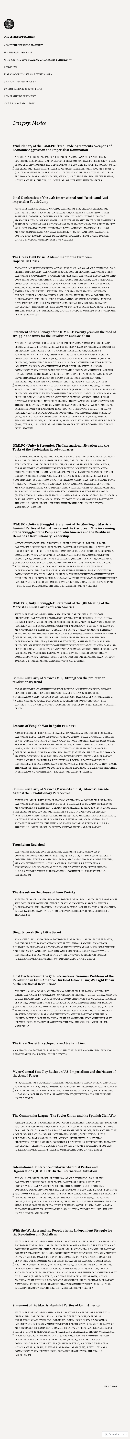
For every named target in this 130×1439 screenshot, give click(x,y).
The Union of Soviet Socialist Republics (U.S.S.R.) (82, 306)
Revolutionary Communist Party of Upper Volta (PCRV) (59, 416)
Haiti (89, 220)
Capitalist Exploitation (61, 160)
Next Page (110, 1386)
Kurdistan (55, 228)
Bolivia (91, 543)
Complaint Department (20, 96)
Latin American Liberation (59, 815)
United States (92, 180)
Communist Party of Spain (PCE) (45, 740)
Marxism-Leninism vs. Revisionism (27, 74)
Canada (83, 156)
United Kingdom (26, 239)
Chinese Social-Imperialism (71, 279)
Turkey (103, 235)
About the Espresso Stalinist (23, 45)
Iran (86, 479)
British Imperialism (63, 156)
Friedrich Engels (38, 692)
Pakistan (108, 487)
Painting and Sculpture (64, 950)
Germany (78, 220)
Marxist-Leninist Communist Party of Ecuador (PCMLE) (66, 393)
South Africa (52, 420)
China (48, 279)
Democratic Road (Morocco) (43, 373)
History (31, 295)
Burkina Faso (74, 346)
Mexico (63, 176)
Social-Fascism (68, 763)
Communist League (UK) (87, 1126)
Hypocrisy (97, 168)
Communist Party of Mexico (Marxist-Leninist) (68, 468)
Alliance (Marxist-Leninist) (34, 268)
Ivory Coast (29, 483)
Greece (19, 295)
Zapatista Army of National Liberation (75, 827)
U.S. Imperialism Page (18, 52)
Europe (89, 164)
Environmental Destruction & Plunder (56, 164)
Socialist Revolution (83, 235)
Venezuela (65, 239)
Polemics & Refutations (53, 760)
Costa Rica (104, 558)
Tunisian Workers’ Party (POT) (93, 499)
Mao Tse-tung (77, 859)
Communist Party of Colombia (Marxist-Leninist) (48, 554)
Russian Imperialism (53, 302)
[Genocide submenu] (18, 67)
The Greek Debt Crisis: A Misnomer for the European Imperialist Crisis (52, 259)
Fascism (71, 287)
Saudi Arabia (71, 495)
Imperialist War (26, 752)
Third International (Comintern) (60, 871)
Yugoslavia (31, 314)
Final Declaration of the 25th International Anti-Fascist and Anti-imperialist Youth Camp (61, 199)
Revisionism (49, 581)
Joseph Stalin (50, 696)
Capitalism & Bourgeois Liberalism (84, 208)
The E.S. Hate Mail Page (19, 103)
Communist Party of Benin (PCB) (36, 358)
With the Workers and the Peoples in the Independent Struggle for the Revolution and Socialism (62, 1232)
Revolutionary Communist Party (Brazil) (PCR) (78, 1283)
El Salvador (86, 1260)
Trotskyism (61, 771)
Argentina (51, 456)
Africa (19, 156)
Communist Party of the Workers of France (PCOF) (49, 370)
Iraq (96, 385)
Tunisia (96, 1209)
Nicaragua (64, 578)
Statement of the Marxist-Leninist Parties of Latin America (56, 1305)
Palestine (101, 231)
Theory (41, 180)
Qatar (80, 1205)
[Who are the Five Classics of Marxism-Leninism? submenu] (71, 59)
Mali (75, 1201)
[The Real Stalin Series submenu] (35, 81)
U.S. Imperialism (58, 180)
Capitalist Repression (93, 160)
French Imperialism (46, 168)
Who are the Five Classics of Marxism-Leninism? (37, 59)
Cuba (104, 468)
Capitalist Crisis (26, 212)
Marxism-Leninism (44, 176)
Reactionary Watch (94, 760)
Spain (48, 499)
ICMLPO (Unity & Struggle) (55, 295)
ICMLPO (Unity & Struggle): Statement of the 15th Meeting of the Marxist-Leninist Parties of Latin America (61, 605)
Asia (112, 268)
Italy (44, 299)
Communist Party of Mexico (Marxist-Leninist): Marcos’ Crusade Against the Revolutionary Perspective (61, 791)
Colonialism (75, 803)
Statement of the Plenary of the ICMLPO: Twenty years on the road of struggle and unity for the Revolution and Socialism (64, 333)
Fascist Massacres (90, 471)
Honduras (21, 566)
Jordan (36, 1201)
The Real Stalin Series (19, 81)
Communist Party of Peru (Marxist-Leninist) (82, 1327)
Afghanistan (23, 456)
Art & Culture (24, 939)
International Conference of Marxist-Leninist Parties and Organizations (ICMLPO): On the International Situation (55, 1169)
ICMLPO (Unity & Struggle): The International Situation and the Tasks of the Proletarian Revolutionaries (61, 447)
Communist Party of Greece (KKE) (37, 283)
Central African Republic (82, 464)
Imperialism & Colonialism (59, 172)
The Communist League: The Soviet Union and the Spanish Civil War (64, 1115)
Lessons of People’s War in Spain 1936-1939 (44, 725)
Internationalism (91, 172)
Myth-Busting (73, 756)
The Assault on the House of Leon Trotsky (44, 892)
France (30, 291)
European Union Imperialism (45, 287)
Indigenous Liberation (91, 811)
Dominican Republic (56, 216)
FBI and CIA (72, 855)
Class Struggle (102, 279)
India (36, 479)
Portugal (47, 412)
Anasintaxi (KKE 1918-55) (69, 268)
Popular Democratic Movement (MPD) (60, 1280)
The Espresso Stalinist (19, 36)
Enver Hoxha (100, 283)
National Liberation (58, 231)
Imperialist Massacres (82, 224)
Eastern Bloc (81, 283)
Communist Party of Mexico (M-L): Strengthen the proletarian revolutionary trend (59, 680)
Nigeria (74, 487)
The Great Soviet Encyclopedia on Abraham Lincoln (51, 1043)
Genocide (10, 67)
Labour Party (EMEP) (67, 389)
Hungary (45, 475)
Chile (35, 354)
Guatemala (103, 1260)
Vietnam (67, 660)
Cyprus (65, 283)
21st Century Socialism (30, 543)
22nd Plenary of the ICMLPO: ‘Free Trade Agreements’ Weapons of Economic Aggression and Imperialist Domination (62, 147)
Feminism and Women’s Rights (50, 220)
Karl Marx (67, 696)
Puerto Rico (23, 235)
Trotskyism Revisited (29, 844)
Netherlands (104, 176)
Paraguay (53, 652)
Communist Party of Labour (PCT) (51, 362)
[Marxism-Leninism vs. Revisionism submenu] (51, 74)
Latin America (72, 228)
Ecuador (77, 216)
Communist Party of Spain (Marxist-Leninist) (71, 366)
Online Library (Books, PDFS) (23, 88)
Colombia (35, 216)
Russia (102, 416)
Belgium (20, 346)
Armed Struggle (97, 268)
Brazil (43, 208)
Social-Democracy (55, 235)
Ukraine (76, 180)
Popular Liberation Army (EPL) (65, 1347)
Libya (67, 1201)
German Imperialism (75, 168)
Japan (42, 483)
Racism (36, 235)
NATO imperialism (81, 176)
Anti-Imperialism (36, 156)
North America (25, 180)
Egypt (109, 373)
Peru (75, 578)
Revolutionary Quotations (70, 1094)
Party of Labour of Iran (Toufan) (51, 408)
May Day (46, 756)
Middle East (34, 231)
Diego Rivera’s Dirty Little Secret (37, 932)
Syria (66, 420)
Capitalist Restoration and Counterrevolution (47, 736)
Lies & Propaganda (61, 299)
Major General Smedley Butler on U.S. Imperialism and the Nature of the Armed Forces (64, 1073)
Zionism (28, 428)
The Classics (40, 306)
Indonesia (48, 479)
